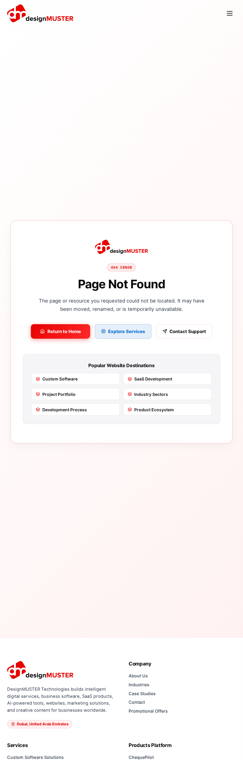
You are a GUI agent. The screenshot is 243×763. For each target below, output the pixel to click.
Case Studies (142, 693)
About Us (138, 675)
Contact (137, 702)
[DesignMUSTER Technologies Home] (40, 13)
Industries (139, 684)
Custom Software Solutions (35, 757)
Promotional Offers (148, 711)
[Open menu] (229, 13)
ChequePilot (141, 757)
